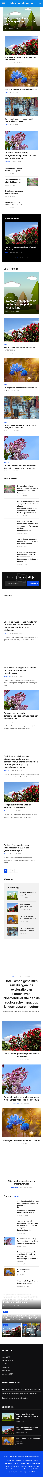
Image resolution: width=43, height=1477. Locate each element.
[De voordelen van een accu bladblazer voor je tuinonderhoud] (21, 106)
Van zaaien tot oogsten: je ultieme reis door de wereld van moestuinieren (28, 541)
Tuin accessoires (16, 1469)
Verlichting (36, 1469)
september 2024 (7, 1360)
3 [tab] (19, 258)
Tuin (7, 1469)
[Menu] (3, 3)
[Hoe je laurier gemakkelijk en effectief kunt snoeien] (21, 45)
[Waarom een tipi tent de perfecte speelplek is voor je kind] (21, 293)
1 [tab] (15, 258)
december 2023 (7, 1374)
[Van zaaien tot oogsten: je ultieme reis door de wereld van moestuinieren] (9, 542)
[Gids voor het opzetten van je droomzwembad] (21, 1163)
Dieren (16, 1463)
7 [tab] (26, 258)
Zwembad (31, 1472)
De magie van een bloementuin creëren (21, 89)
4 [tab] (21, 258)
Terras (38, 1466)
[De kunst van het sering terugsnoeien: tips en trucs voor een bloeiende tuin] (21, 140)
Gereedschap (25, 1463)
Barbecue (19, 1460)
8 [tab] (28, 258)
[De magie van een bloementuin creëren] (21, 77)
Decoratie (8, 1463)
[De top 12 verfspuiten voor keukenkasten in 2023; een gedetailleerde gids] (21, 832)
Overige (23, 1466)
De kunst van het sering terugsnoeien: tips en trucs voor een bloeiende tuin (20, 155)
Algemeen (10, 1460)
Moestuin (16, 1466)
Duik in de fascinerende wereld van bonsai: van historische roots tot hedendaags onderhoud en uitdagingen (28, 556)
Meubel (8, 1466)
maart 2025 (6, 1357)
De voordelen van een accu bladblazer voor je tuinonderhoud (20, 120)
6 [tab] (24, 258)
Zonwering (22, 1472)
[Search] (40, 3)
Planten (30, 1466)
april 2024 (5, 1367)
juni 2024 (5, 1364)
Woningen (14, 1472)
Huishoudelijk (36, 1463)
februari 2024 (6, 1370)
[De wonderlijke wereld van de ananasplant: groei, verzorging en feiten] (32, 171)
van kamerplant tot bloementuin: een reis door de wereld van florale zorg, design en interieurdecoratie (28, 526)
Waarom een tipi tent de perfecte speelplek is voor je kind (19, 21)
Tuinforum (27, 1469)
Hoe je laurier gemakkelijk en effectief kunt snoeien (9, 1331)
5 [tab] (22, 258)
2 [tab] (17, 258)
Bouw (36, 1460)
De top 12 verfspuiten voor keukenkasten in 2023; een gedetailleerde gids (16, 848)
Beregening (28, 1460)
